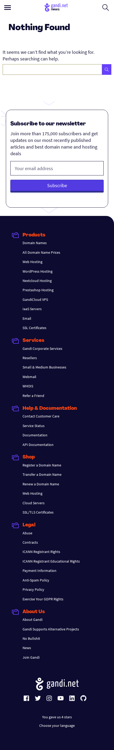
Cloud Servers (34, 503)
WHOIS (28, 386)
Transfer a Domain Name (42, 474)
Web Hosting (32, 261)
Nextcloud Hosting (37, 280)
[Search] (106, 69)
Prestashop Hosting (38, 290)
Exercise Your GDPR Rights (43, 599)
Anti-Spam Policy (36, 580)
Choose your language (57, 725)
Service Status (34, 425)
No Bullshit (31, 638)
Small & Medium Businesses (44, 367)
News (27, 647)
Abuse (27, 533)
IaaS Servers (32, 308)
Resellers (30, 357)
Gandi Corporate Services (42, 348)
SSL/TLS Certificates (38, 512)
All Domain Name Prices (41, 252)
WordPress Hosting (37, 271)
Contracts (30, 542)
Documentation (35, 435)
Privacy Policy (33, 589)
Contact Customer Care (41, 416)
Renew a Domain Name (41, 484)
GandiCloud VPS (35, 299)
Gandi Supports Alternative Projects (51, 629)
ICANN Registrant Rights (41, 551)
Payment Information (39, 570)
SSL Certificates (34, 327)
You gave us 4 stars (57, 717)
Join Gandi (31, 657)
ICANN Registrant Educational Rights (51, 561)
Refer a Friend (33, 395)
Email (27, 318)
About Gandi (32, 619)
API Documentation (38, 444)
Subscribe (57, 185)
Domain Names (35, 242)
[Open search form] (106, 7)
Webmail (29, 376)
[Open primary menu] (8, 7)
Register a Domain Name (42, 465)
